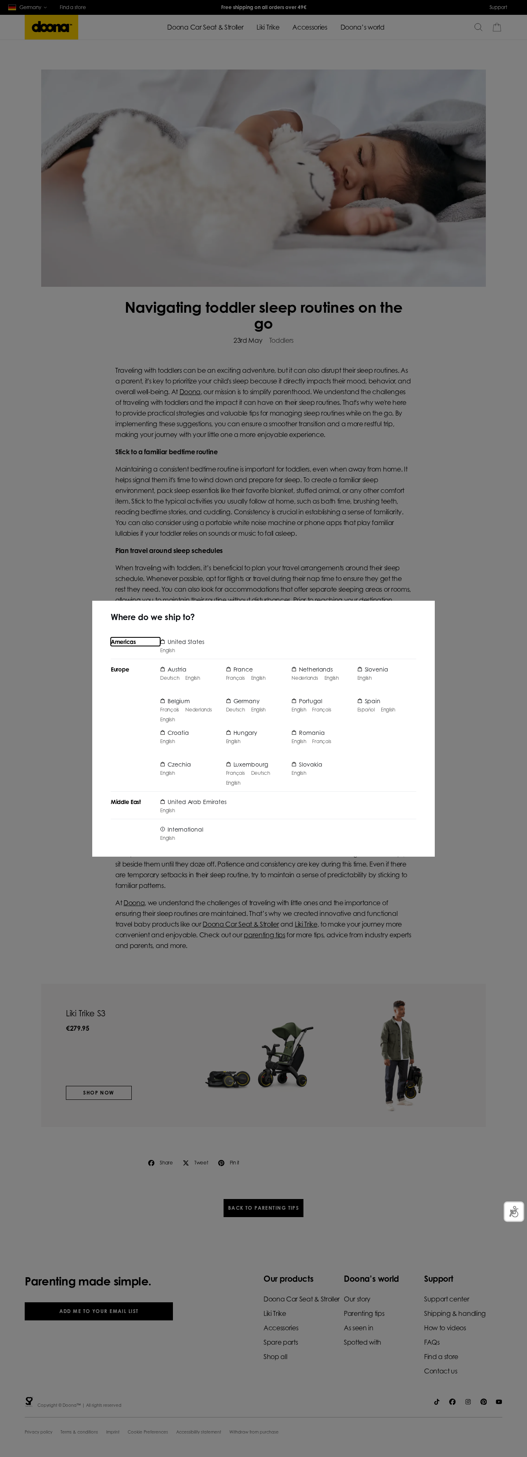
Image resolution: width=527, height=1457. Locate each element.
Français (169, 709)
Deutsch (169, 678)
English (167, 650)
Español (366, 709)
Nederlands (198, 709)
